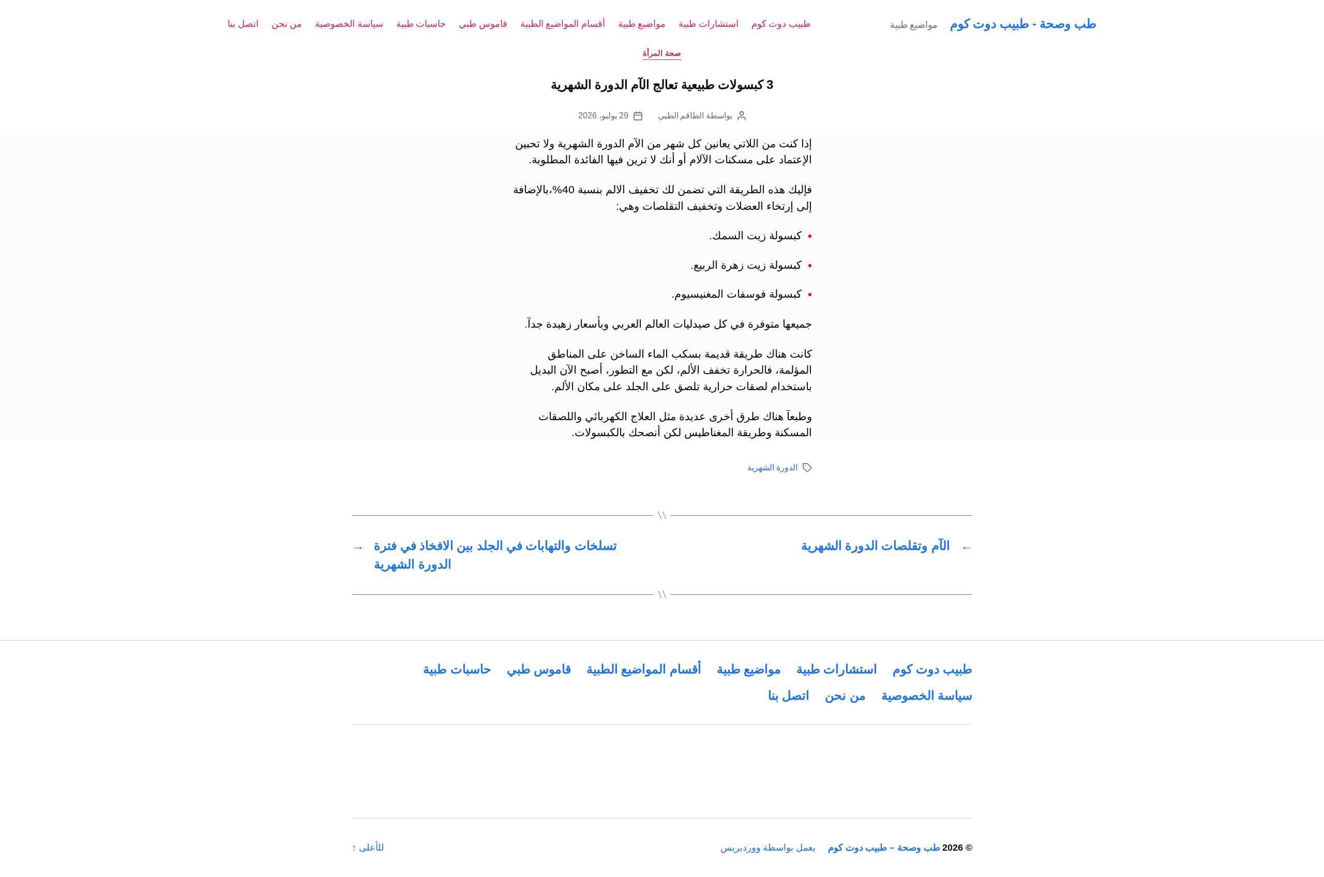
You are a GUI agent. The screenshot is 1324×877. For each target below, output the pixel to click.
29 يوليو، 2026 (603, 115)
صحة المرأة (662, 53)
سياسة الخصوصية (349, 24)
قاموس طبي (483, 24)
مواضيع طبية (642, 24)
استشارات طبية (709, 24)
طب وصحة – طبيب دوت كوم (884, 847)
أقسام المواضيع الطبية (562, 24)
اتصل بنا (243, 24)
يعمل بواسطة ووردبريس (768, 847)
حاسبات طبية (421, 24)
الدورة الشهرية (772, 467)
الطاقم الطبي (681, 115)
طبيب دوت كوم (780, 24)
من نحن (287, 24)
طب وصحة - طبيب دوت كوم (1023, 23)
